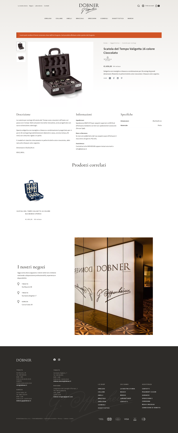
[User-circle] (143, 5)
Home (106, 43)
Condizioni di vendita (50, 418)
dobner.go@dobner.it (23, 401)
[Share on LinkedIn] (118, 78)
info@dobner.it (81, 149)
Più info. (94, 139)
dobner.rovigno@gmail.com (63, 397)
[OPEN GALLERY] (60, 74)
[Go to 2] (21, 57)
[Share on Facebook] (114, 78)
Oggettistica (114, 43)
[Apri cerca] (138, 6)
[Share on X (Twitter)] (110, 78)
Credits (71, 418)
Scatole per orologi (129, 43)
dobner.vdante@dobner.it (62, 381)
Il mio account (149, 6)
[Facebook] (54, 360)
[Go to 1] (21, 46)
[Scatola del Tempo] (108, 59)
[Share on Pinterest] (122, 78)
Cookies (66, 418)
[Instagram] (59, 360)
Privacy (60, 418)
